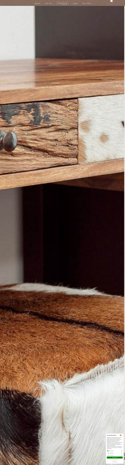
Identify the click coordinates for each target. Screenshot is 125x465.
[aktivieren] (108, 453)
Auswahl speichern (115, 459)
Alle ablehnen (114, 461)
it (111, 0)
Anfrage (75, 3)
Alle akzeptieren (114, 457)
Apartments (37, 3)
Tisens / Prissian (86, 3)
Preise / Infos (48, 3)
